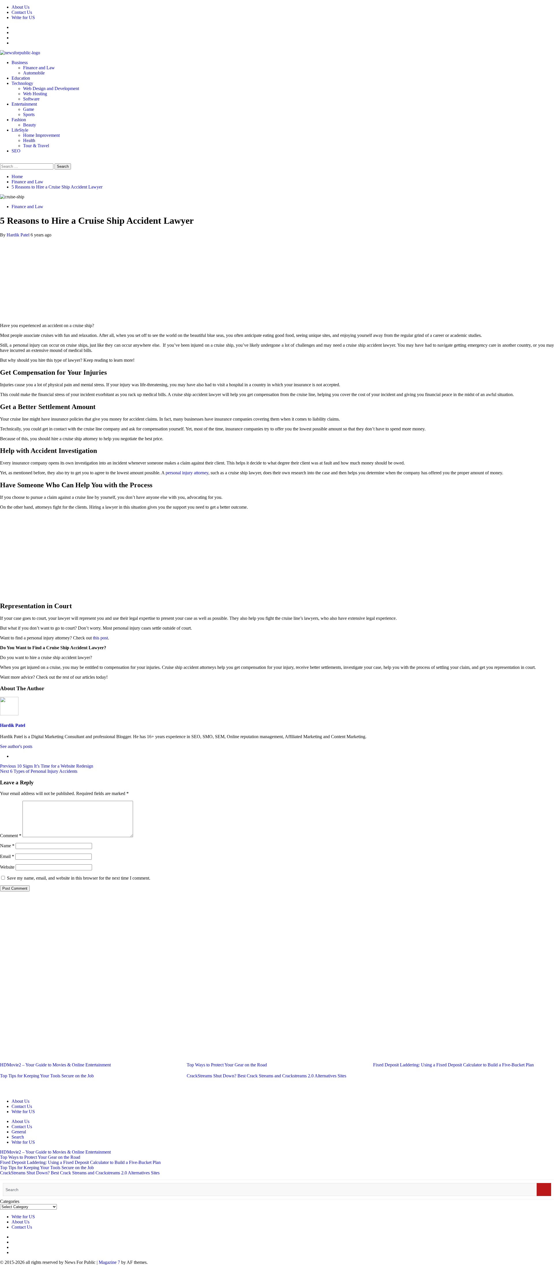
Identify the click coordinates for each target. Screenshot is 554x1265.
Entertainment (24, 104)
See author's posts (16, 746)
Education (21, 78)
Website (7, 867)
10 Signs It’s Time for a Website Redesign (46, 766)
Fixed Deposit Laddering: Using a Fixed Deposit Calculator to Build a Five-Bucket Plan (453, 1064)
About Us (20, 7)
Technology (22, 83)
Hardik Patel (19, 234)
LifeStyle (20, 130)
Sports (29, 114)
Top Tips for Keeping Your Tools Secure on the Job (47, 1075)
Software (31, 98)
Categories (9, 1201)
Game (28, 109)
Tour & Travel (36, 145)
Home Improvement (41, 135)
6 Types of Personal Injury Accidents (38, 771)
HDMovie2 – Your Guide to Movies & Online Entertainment (55, 1064)
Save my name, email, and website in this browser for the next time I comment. (78, 878)
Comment (10, 835)
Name (7, 845)
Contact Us (22, 12)
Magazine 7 (109, 1262)
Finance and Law (39, 67)
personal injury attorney (187, 472)
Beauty (29, 124)
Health (29, 140)
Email (7, 856)
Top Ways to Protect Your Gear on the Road (227, 1064)
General (19, 1131)
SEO (16, 150)
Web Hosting (35, 93)
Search (18, 1137)
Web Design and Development (51, 88)
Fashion (19, 119)
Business (20, 62)
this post (100, 637)
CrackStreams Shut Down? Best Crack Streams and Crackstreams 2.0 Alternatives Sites (266, 1075)
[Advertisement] (277, 278)
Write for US (23, 17)
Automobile (34, 72)
